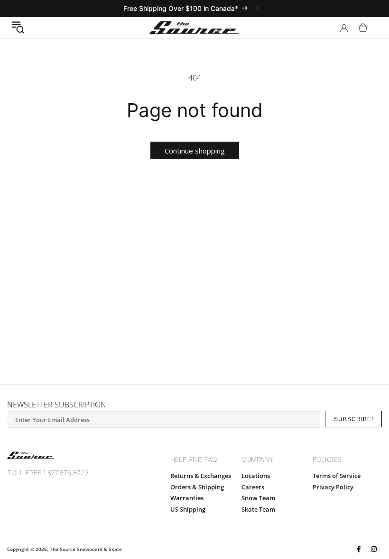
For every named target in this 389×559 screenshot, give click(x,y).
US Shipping (187, 509)
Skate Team (258, 509)
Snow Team (258, 498)
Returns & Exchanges (200, 475)
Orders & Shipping (197, 487)
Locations (255, 475)
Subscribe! (353, 419)
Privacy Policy (333, 487)
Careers (252, 487)
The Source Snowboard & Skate (86, 549)
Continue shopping (195, 150)
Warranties (187, 498)
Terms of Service (337, 475)
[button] (17, 27)
